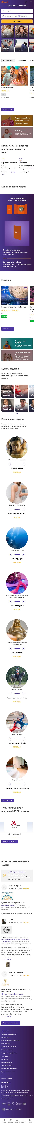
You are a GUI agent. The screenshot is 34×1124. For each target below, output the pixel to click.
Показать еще (7, 109)
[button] (16, 413)
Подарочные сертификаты (9, 1053)
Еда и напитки (21, 60)
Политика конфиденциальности (10, 1040)
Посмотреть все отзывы (10, 1023)
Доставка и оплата (6, 1065)
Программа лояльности (8, 1072)
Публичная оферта (6, 1062)
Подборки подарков (7, 1050)
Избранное (17, 1122)
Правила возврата (6, 1078)
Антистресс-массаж (8, 905)
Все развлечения (8, 60)
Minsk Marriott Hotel (14, 834)
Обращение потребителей (8, 1034)
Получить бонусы (6, 1043)
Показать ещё (7, 800)
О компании (4, 1031)
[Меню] (31, 2)
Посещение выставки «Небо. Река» (14, 307)
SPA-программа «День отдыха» (12, 994)
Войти (30, 1122)
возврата (31, 168)
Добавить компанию (9, 841)
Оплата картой (5, 1056)
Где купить (4, 1059)
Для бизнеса (5, 1037)
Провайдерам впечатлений (9, 1068)
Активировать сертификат (8, 1046)
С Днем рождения (7, 88)
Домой (4, 1122)
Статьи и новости (6, 1075)
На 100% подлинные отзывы (16, 872)
